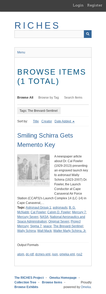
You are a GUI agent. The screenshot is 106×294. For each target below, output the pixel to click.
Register (94, 5)
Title (36, 121)
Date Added (63, 121)
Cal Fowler (38, 212)
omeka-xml (67, 254)
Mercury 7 (79, 212)
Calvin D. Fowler (58, 212)
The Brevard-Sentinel (68, 226)
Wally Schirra (26, 231)
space (47, 226)
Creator (46, 121)
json (55, 254)
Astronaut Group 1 (38, 207)
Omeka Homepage (63, 278)
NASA (44, 217)
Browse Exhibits (26, 287)
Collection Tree (25, 282)
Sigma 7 (36, 226)
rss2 (79, 254)
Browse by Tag (48, 97)
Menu (21, 52)
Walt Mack (44, 231)
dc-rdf (30, 254)
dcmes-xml (42, 254)
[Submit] (88, 34)
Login (78, 5)
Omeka (86, 287)
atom (20, 254)
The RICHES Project (29, 278)
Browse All (25, 97)
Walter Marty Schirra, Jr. (69, 231)
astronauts (60, 207)
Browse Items (52, 282)
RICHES (37, 25)
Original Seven (58, 221)
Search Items (73, 97)
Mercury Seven (27, 217)
